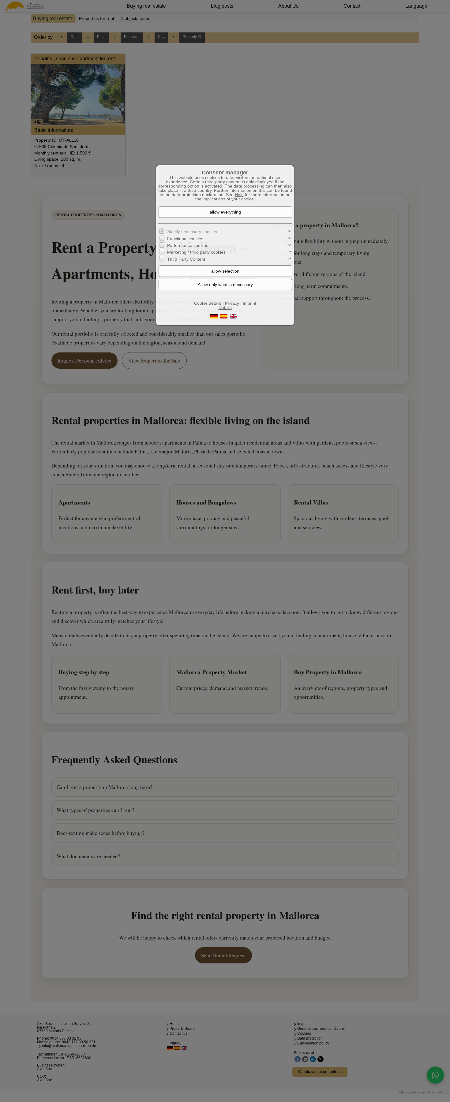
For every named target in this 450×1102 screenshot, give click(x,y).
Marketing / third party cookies (196, 252)
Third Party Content (186, 259)
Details (225, 307)
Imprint (249, 303)
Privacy (232, 303)
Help (239, 194)
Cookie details (207, 303)
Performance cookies (187, 245)
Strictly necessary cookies (192, 231)
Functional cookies (185, 238)
